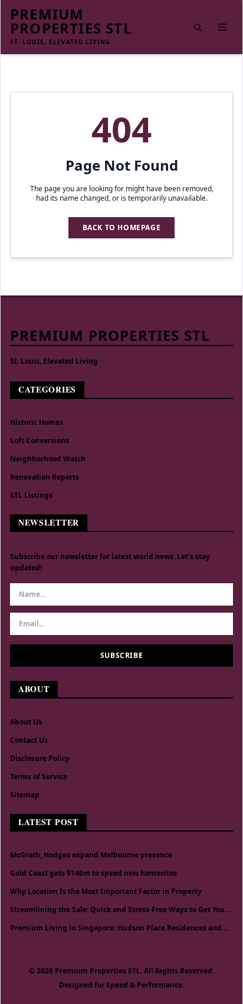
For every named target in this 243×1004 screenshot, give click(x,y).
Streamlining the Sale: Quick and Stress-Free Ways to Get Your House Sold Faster (119, 910)
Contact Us (29, 740)
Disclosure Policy (40, 758)
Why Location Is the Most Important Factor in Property (106, 891)
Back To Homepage (122, 227)
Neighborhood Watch (48, 459)
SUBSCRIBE (121, 655)
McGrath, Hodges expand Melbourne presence (91, 855)
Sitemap (25, 795)
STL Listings (31, 495)
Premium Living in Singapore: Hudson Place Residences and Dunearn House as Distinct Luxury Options (116, 928)
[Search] (197, 27)
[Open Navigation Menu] (222, 27)
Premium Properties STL (71, 21)
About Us (26, 722)
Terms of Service (38, 777)
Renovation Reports (44, 477)
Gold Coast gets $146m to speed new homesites (93, 873)
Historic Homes (36, 422)
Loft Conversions (39, 440)
